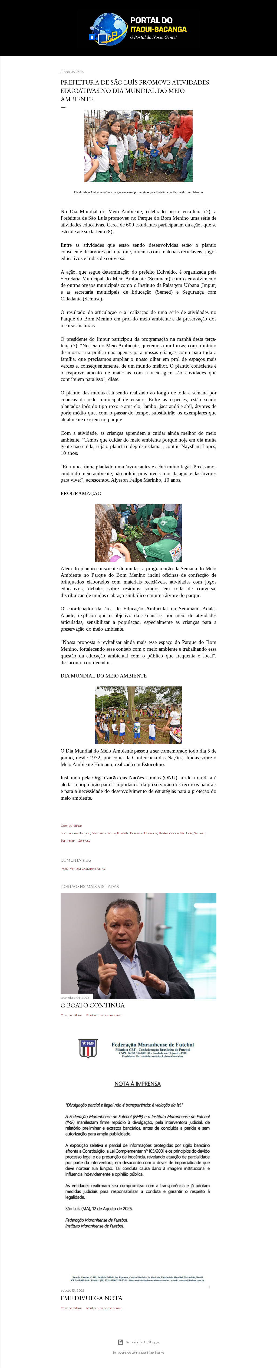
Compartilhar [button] (71, 826)
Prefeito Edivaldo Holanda (137, 833)
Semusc (84, 840)
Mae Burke (155, 1352)
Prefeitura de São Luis (175, 833)
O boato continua (93, 1005)
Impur (85, 833)
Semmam (69, 840)
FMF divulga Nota (92, 1298)
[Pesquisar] (213, 15)
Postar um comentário (83, 869)
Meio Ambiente (104, 833)
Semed (199, 833)
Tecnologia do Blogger (143, 1342)
